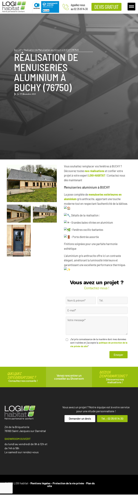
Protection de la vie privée (68, 483)
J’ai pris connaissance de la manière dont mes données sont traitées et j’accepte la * (98, 343)
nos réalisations (94, 171)
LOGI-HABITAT (96, 175)
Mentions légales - (41, 483)
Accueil (17, 49)
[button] (131, 7)
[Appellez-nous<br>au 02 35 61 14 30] (66, 7)
